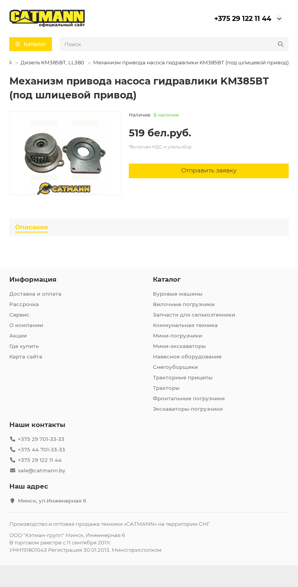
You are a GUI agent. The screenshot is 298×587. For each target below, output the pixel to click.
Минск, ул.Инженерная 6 (52, 500)
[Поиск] (280, 44)
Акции (18, 335)
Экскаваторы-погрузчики (188, 409)
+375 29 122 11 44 (242, 18)
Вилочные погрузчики (184, 304)
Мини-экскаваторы (179, 346)
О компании (26, 325)
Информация (33, 279)
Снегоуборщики (175, 367)
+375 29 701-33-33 (41, 439)
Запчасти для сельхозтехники (194, 315)
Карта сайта (25, 356)
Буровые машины (178, 294)
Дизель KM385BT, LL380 (52, 62)
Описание (31, 227)
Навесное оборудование (187, 356)
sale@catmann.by (41, 470)
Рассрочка (24, 304)
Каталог (167, 279)
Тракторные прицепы (183, 377)
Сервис (19, 315)
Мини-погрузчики (177, 335)
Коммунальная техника (185, 325)
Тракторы (166, 388)
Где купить (24, 346)
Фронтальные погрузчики (189, 398)
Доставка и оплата (35, 294)
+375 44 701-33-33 (41, 449)
